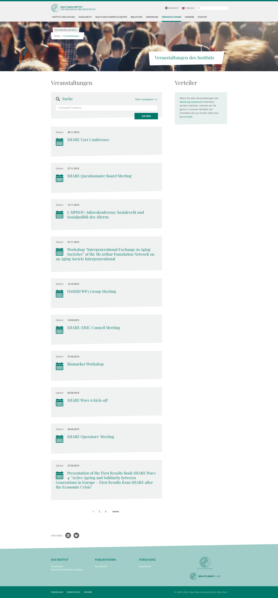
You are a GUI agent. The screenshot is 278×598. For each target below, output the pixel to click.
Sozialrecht (57, 566)
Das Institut (59, 559)
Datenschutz (73, 591)
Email (189, 116)
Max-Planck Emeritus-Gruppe (67, 569)
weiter (115, 511)
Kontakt (88, 591)
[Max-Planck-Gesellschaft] (205, 563)
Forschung (147, 559)
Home (57, 35)
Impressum (57, 591)
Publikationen (105, 559)
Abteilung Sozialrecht (191, 101)
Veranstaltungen (71, 35)
